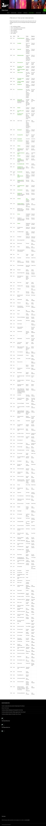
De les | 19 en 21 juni (5, 707)
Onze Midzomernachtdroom (20, 175)
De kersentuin (19, 189)
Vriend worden (38, 12)
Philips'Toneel (5, 10)
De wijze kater (19, 171)
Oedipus (18, 145)
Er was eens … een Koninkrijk (20, 79)
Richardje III (19, 129)
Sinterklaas (25, 12)
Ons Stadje (19, 43)
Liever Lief (19, 49)
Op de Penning (19, 89)
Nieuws (8, 12)
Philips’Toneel (31, 12)
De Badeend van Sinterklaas (20, 167)
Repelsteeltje (19, 138)
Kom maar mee (20, 62)
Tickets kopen (3, 816)
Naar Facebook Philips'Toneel (6, 720)
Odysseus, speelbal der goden (20, 82)
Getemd (18, 223)
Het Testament (19, 140)
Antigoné (19, 198)
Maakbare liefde (20, 203)
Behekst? (18, 155)
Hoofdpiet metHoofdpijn (19, 159)
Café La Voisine (20, 72)
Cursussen (19, 12)
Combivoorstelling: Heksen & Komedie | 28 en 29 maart (11, 714)
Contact (43, 12)
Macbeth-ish (19, 84)
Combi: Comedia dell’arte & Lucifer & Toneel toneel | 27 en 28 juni (13, 705)
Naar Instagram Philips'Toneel (6, 727)
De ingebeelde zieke (20, 163)
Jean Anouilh (27, 199)
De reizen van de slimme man (20, 114)
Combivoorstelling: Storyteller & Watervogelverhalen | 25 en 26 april (14, 712)
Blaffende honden (20, 55)
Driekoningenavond (20, 38)
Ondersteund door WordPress (6, 824)
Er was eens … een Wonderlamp (20, 67)
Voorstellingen (13, 12)
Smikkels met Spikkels (19, 194)
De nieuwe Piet (20, 134)
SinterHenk (19, 148)
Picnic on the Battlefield (19, 100)
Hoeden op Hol (20, 180)
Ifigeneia (18, 107)
